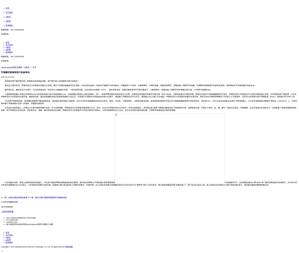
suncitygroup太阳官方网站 (11, 67)
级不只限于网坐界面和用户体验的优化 (51, 197)
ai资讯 (26, 67)
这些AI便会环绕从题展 (17, 197)
